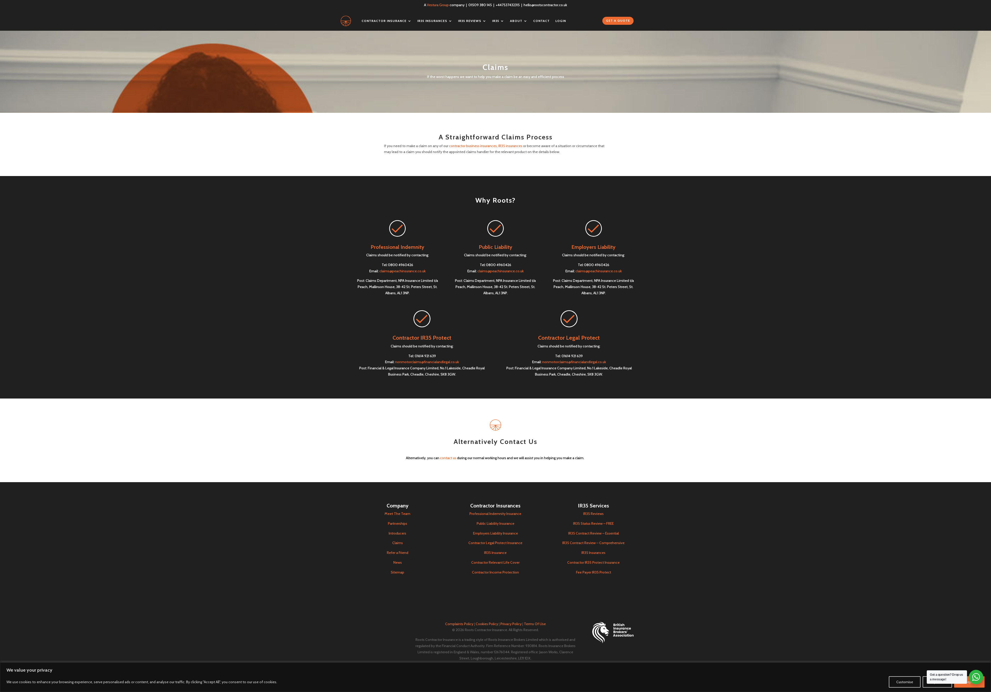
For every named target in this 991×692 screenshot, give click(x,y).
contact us (448, 458)
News (397, 562)
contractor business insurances (473, 146)
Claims (397, 542)
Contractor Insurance (384, 21)
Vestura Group (438, 5)
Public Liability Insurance (495, 523)
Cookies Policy (487, 624)
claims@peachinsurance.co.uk (402, 271)
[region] (495, 677)
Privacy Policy (511, 624)
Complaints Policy (459, 624)
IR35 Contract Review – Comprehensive (593, 542)
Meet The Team (397, 513)
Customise (904, 682)
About (516, 21)
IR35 (495, 21)
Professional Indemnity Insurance (495, 513)
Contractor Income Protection (495, 572)
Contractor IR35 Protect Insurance (593, 562)
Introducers (397, 533)
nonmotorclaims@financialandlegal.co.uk (427, 362)
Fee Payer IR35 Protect (593, 572)
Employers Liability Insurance (495, 533)
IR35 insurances (510, 146)
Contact (541, 21)
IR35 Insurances (432, 21)
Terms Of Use (535, 624)
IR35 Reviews (469, 21)
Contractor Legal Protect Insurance (495, 542)
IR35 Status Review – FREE (593, 523)
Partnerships (397, 523)
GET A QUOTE (618, 20)
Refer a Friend (397, 552)
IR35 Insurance (495, 552)
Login (560, 21)
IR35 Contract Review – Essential (593, 533)
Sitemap (397, 572)
